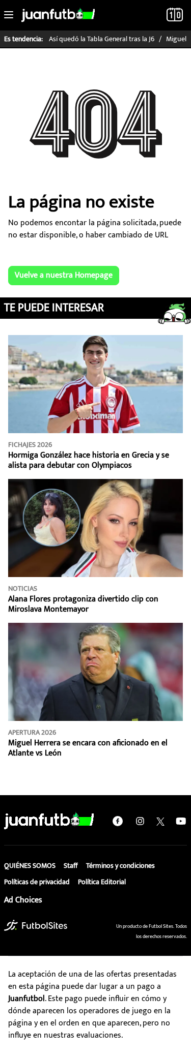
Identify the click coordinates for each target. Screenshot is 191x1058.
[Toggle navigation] (8, 15)
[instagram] (140, 821)
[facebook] (118, 821)
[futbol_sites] (35, 925)
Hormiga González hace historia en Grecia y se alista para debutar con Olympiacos (88, 460)
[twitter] (160, 821)
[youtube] (181, 821)
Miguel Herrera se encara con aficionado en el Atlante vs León (88, 748)
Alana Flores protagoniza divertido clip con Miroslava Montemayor (83, 604)
